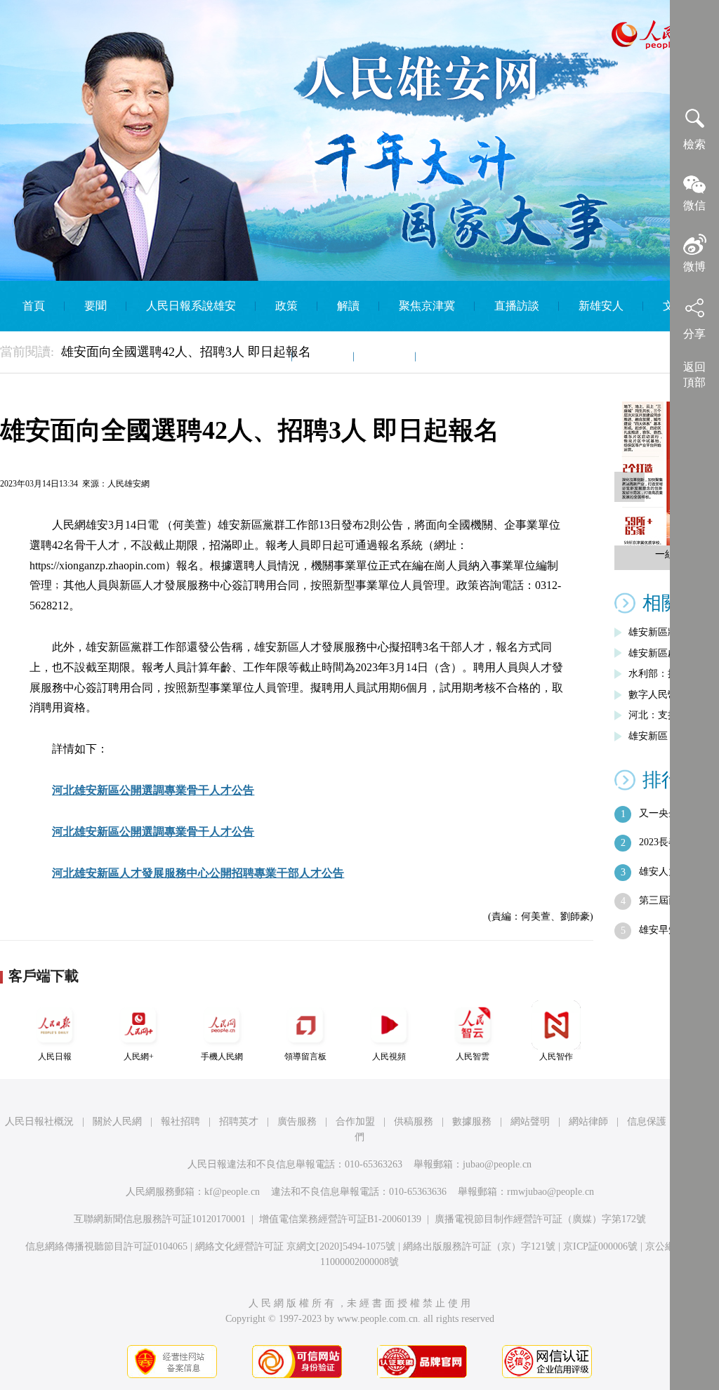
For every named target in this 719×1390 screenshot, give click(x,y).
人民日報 (55, 1056)
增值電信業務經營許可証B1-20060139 (340, 1219)
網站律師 (588, 1121)
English (452, 356)
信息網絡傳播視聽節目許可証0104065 (106, 1246)
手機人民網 (222, 1056)
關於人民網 (117, 1121)
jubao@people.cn (497, 1164)
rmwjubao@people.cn (550, 1191)
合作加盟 (355, 1121)
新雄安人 (601, 306)
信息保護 (646, 1121)
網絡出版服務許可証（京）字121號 (479, 1246)
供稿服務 (413, 1121)
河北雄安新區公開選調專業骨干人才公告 (153, 790)
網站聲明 (530, 1121)
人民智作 (556, 1056)
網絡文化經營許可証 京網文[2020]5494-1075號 (295, 1246)
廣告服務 (297, 1121)
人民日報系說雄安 (191, 306)
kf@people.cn (232, 1191)
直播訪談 (516, 306)
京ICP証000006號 (600, 1246)
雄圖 (323, 356)
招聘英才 (238, 1121)
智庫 (385, 356)
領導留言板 (305, 1056)
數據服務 (472, 1121)
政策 (286, 306)
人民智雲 (472, 1056)
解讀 (348, 306)
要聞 (95, 306)
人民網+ (139, 1056)
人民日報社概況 (39, 1121)
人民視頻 (389, 1056)
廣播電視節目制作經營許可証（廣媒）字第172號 (540, 1219)
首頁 (33, 306)
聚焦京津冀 (427, 306)
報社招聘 (180, 1121)
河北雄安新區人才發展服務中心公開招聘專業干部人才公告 (198, 873)
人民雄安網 (128, 484)
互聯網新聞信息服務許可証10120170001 (160, 1219)
